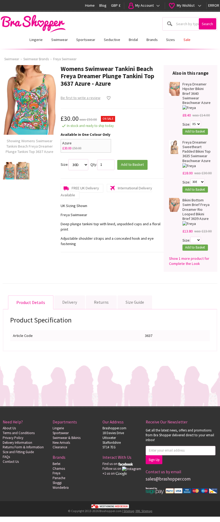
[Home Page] (33, 22)
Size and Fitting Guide (18, 452)
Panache (59, 478)
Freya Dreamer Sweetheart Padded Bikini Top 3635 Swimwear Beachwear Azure (196, 151)
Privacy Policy (13, 437)
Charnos (59, 468)
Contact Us (11, 461)
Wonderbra (61, 487)
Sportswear (61, 433)
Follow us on (112, 468)
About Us (9, 428)
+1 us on (109, 473)
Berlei (56, 463)
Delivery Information (17, 442)
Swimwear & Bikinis (66, 437)
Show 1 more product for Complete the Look (189, 261)
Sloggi (57, 482)
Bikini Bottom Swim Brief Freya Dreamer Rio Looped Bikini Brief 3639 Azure (196, 209)
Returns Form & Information (23, 447)
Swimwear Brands (36, 59)
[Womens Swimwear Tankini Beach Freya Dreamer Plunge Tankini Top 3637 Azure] (9, 170)
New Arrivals (61, 442)
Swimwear (11, 59)
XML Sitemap (143, 511)
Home (90, 5)
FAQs (6, 457)
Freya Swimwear (64, 59)
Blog (103, 5)
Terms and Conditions (19, 433)
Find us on (110, 463)
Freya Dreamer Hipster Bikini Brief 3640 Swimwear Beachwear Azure (196, 93)
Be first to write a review (80, 97)
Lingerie (58, 428)
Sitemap (128, 511)
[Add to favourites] (107, 98)
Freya (56, 473)
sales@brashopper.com (168, 479)
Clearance (60, 447)
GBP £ (115, 5)
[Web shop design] (110, 506)
